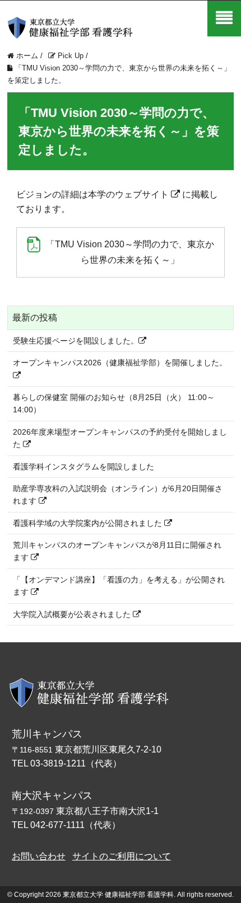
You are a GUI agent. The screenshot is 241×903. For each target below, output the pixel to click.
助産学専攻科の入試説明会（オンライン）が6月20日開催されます (118, 494)
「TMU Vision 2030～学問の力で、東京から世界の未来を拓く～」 (130, 252)
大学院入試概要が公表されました (73, 614)
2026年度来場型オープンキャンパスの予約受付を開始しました (120, 438)
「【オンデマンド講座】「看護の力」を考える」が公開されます (119, 585)
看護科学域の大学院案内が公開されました (88, 523)
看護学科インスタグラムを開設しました (83, 466)
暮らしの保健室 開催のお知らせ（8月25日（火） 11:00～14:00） (114, 403)
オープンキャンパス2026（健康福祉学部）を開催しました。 (120, 362)
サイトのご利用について (121, 856)
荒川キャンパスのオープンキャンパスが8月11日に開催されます (117, 551)
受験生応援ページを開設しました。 (75, 340)
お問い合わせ (39, 856)
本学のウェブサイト (128, 194)
